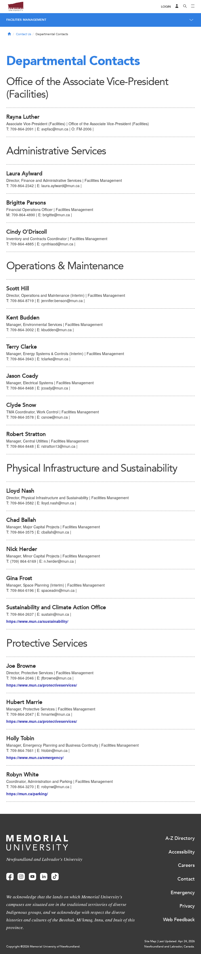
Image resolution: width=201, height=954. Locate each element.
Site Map (150, 941)
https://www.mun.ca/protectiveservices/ (41, 685)
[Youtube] (32, 877)
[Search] (185, 6)
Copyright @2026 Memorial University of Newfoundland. (43, 946)
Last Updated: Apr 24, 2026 (176, 941)
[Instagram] (21, 877)
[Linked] (43, 877)
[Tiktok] (55, 877)
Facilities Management (26, 20)
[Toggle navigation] (192, 6)
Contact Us (23, 34)
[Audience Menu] (177, 6)
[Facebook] (10, 877)
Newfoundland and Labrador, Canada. (169, 946)
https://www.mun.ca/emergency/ (35, 757)
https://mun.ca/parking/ (27, 793)
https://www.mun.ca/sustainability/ (37, 621)
